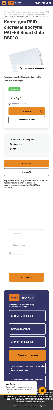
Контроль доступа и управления (28, 12)
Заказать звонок (28, 355)
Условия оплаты (19, 104)
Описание (26, 163)
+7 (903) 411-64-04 (22, 342)
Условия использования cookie (25, 406)
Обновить (16, 253)
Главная (7, 12)
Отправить (26, 277)
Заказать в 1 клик (27, 119)
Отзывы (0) (26, 172)
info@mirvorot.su (20, 328)
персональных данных (19, 268)
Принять (43, 406)
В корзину (27, 111)
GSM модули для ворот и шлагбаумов (26, 13)
